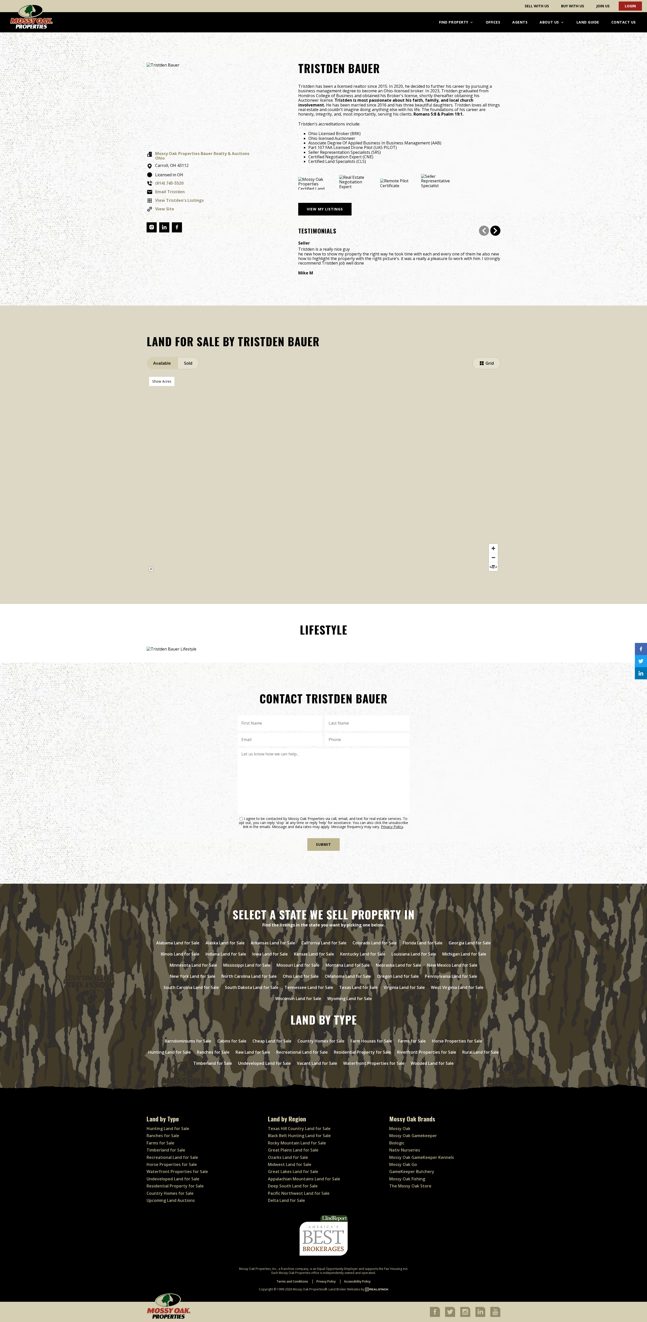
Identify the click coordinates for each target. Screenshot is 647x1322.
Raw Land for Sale (253, 1052)
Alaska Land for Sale (225, 943)
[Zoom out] (493, 557)
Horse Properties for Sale (457, 1041)
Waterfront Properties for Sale (374, 1063)
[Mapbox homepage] (151, 569)
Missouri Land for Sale (297, 965)
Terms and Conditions (292, 1281)
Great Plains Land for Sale (293, 1150)
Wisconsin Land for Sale (298, 998)
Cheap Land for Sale (271, 1041)
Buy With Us (572, 6)
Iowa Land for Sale (270, 954)
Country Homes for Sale (320, 1041)
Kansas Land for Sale (314, 954)
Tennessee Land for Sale (309, 987)
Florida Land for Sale (423, 943)
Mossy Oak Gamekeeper (413, 1135)
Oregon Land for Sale (398, 976)
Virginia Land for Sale (404, 987)
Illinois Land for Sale (180, 954)
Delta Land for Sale (286, 1200)
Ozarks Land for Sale (288, 1157)
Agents (519, 22)
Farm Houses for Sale (371, 1041)
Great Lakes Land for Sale (293, 1171)
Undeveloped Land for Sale (264, 1063)
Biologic (396, 1143)
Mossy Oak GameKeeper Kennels (421, 1157)
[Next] (495, 231)
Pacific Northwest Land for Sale (299, 1193)
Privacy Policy (392, 826)
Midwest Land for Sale (289, 1164)
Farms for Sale (412, 1041)
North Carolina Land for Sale (249, 976)
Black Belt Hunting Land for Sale (299, 1135)
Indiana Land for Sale (225, 954)
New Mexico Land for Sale (452, 965)
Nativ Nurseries (404, 1150)
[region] (323, 474)
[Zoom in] (493, 548)
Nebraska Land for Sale (398, 965)
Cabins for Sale (231, 1041)
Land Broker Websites (344, 1289)
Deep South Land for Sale (293, 1186)
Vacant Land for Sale (317, 1063)
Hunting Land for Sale (169, 1052)
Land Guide (587, 22)
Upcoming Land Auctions (171, 1200)
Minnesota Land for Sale (193, 965)
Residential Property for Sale (362, 1052)
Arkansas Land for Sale (273, 943)
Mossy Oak (399, 1128)
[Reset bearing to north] (493, 566)
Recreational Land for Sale (302, 1052)
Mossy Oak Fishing (407, 1179)
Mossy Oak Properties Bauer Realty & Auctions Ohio (202, 156)
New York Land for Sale (192, 976)
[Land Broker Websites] (376, 1289)
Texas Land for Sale (358, 987)
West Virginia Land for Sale (457, 987)
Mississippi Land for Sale (246, 965)
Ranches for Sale (213, 1052)
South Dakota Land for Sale (252, 987)
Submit (323, 844)
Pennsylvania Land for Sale (451, 976)
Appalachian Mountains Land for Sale (304, 1179)
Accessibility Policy (357, 1281)
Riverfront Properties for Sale (426, 1052)
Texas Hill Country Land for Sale (299, 1128)
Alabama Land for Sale (177, 943)
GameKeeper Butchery (411, 1171)
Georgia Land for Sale (470, 943)
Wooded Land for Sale (432, 1063)
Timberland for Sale (212, 1063)
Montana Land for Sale (348, 965)
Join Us (603, 6)
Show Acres (161, 381)
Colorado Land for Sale (375, 943)
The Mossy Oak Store (410, 1186)
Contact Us (623, 22)
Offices (493, 22)
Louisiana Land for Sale (413, 954)
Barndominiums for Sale (188, 1041)
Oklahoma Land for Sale (348, 976)
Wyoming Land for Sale (349, 998)
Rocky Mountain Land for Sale (297, 1143)
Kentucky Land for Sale (362, 954)
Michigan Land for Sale (464, 954)
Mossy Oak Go (403, 1164)
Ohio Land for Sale (301, 976)
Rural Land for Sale (480, 1052)
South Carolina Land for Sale (191, 987)
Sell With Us (537, 6)
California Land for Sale (323, 943)
